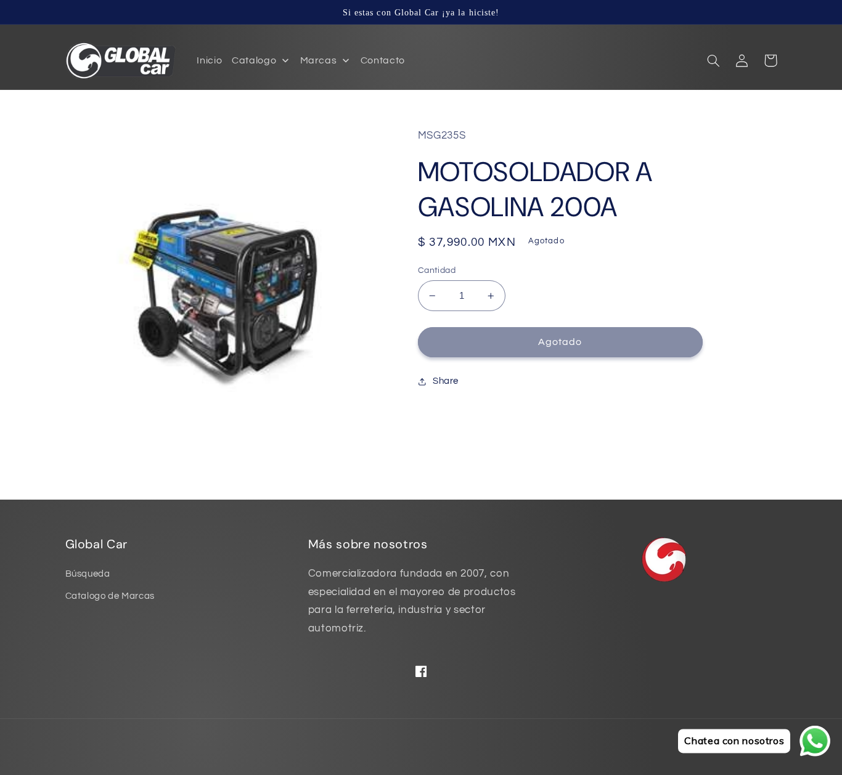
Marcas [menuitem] (318, 60)
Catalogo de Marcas (110, 596)
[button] (714, 60)
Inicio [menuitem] (209, 60)
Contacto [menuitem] (383, 60)
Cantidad (437, 270)
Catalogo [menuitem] (254, 60)
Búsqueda (87, 573)
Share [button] (446, 381)
